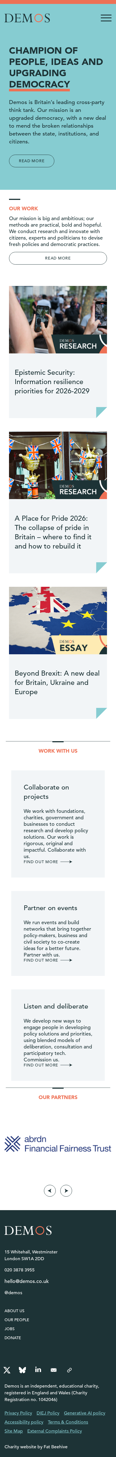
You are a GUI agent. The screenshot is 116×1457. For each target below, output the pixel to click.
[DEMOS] (27, 17)
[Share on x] (7, 1370)
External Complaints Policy (54, 1431)
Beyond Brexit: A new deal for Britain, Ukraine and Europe (57, 682)
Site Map (14, 1431)
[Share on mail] (54, 1370)
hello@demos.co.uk (27, 1281)
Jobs (10, 1328)
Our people (17, 1319)
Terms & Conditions (68, 1422)
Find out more (41, 861)
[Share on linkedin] (38, 1370)
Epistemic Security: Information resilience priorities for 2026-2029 (52, 381)
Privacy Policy (18, 1413)
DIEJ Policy (48, 1413)
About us (14, 1310)
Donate (13, 1337)
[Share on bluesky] (22, 1370)
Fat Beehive (56, 1447)
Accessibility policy (24, 1422)
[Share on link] (69, 1370)
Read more (31, 160)
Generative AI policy (84, 1413)
